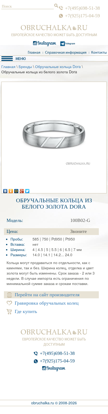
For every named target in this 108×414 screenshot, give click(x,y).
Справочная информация (66, 53)
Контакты (99, 53)
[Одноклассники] (11, 190)
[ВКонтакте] (5, 190)
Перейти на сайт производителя (47, 294)
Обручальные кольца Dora (58, 66)
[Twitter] (27, 190)
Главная (34, 53)
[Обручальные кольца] (54, 27)
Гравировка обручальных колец (47, 303)
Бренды (25, 66)
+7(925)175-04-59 (82, 15)
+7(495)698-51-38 (82, 8)
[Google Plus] (22, 190)
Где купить (26, 311)
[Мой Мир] (16, 190)
